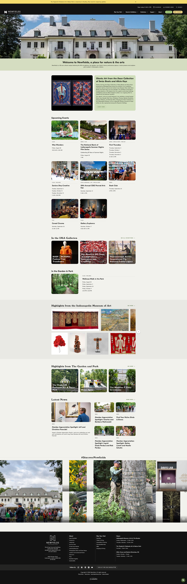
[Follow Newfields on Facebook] (82, 567)
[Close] (136, 2)
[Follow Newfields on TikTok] (88, 567)
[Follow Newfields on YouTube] (92, 567)
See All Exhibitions (127, 238)
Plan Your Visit (118, 12)
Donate (168, 12)
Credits (6, 56)
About (160, 12)
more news (129, 399)
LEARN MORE (101, 107)
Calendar (158, 7)
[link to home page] (58, 12)
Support (152, 12)
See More (130, 366)
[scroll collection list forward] (138, 332)
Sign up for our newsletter (107, 567)
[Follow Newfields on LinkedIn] (85, 567)
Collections (143, 12)
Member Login (169, 7)
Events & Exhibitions (131, 12)
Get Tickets (177, 12)
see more (130, 305)
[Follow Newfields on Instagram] (78, 567)
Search (180, 7)
